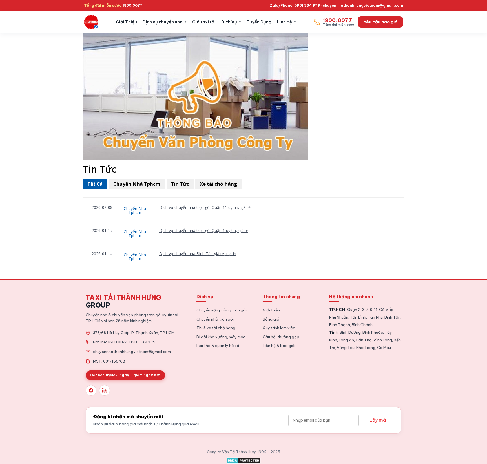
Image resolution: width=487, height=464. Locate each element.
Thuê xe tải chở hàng (215, 327)
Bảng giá (271, 319)
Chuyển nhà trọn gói (215, 319)
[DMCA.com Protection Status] (244, 459)
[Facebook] (91, 390)
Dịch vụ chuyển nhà (163, 22)
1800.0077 (133, 5)
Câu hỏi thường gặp (281, 336)
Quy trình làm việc (279, 327)
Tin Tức (180, 184)
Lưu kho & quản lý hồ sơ (217, 345)
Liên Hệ (284, 22)
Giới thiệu (271, 310)
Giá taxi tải (204, 22)
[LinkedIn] (104, 390)
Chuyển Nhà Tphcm (136, 184)
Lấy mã (377, 420)
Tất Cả (95, 184)
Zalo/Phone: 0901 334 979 (295, 5)
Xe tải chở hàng (218, 184)
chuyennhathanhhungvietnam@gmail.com (363, 5)
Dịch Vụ (229, 22)
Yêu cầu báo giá (380, 22)
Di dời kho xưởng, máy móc (220, 336)
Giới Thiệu (126, 22)
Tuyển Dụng (259, 22)
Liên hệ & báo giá (279, 345)
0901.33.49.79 (142, 341)
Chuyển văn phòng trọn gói (221, 310)
